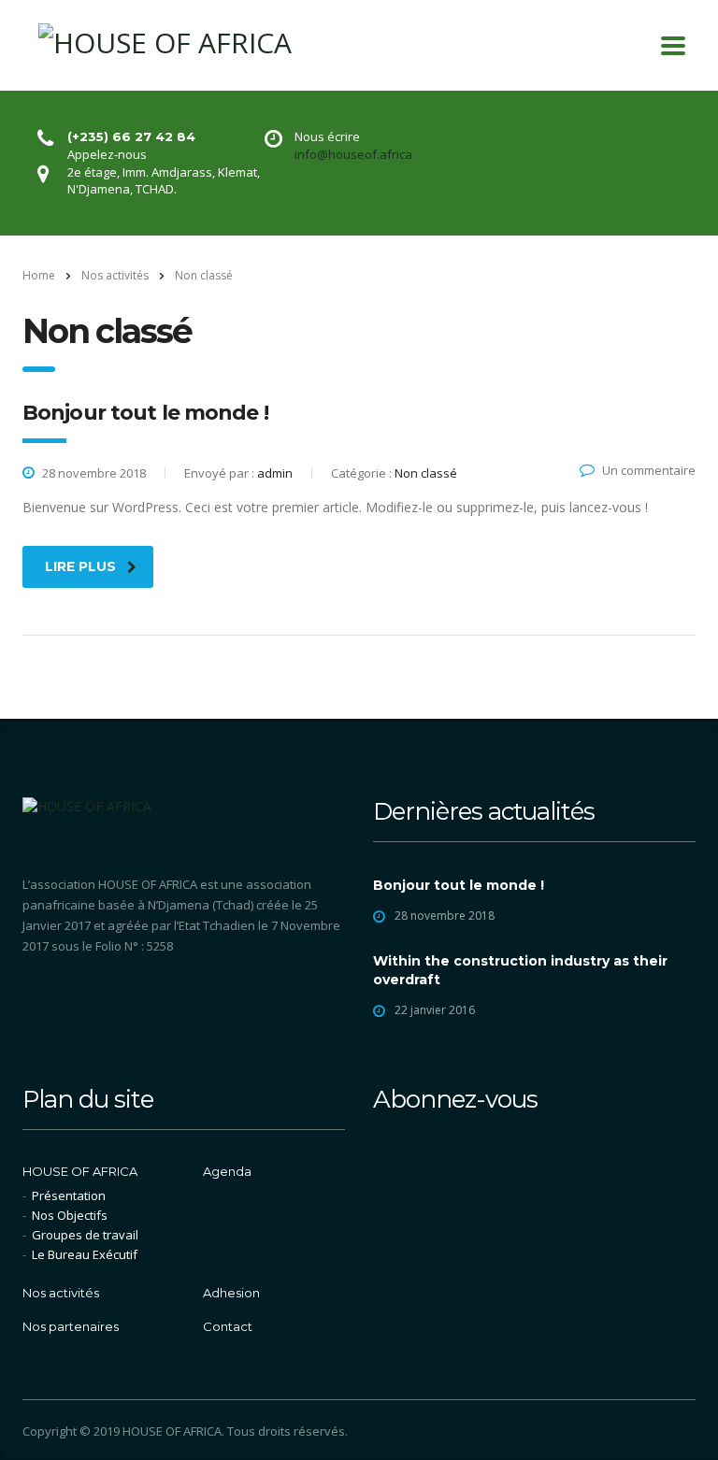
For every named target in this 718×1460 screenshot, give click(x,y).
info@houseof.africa (353, 154)
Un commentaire (649, 470)
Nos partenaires (70, 1326)
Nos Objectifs (70, 1215)
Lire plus (80, 566)
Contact (227, 1326)
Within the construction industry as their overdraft (520, 970)
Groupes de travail (85, 1234)
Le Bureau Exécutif (84, 1254)
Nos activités (60, 1292)
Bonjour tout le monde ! (458, 885)
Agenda (227, 1171)
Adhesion (231, 1292)
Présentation (69, 1195)
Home (38, 275)
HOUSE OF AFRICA (79, 1171)
